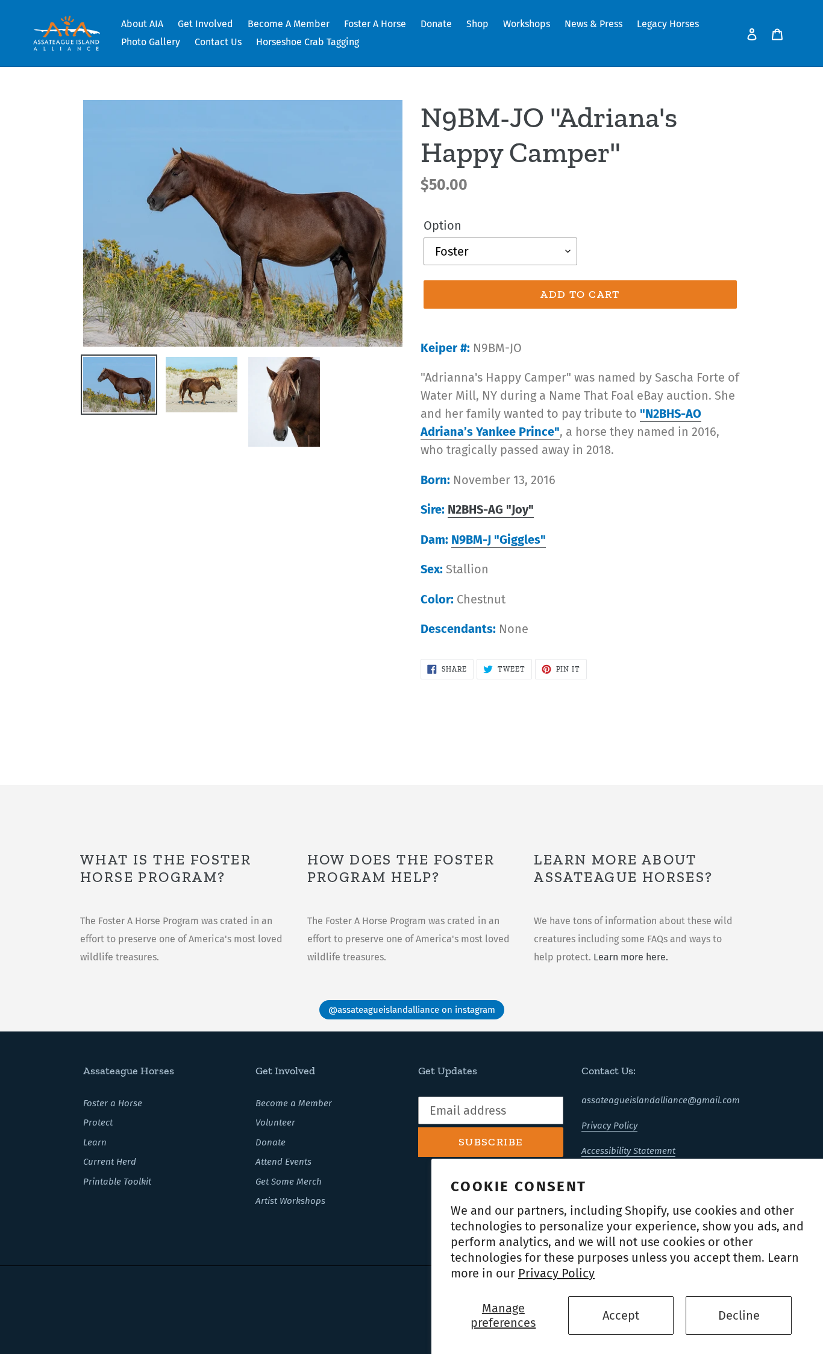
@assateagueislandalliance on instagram (411, 1009)
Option (443, 225)
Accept (620, 1315)
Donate (270, 1142)
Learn (95, 1142)
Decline (739, 1315)
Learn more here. (630, 957)
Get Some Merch (288, 1181)
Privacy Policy (556, 1273)
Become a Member (293, 1103)
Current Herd (109, 1161)
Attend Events (283, 1161)
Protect (98, 1122)
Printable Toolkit (117, 1181)
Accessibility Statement (628, 1150)
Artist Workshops (290, 1200)
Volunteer (275, 1122)
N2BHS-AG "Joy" (491, 509)
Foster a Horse (112, 1103)
